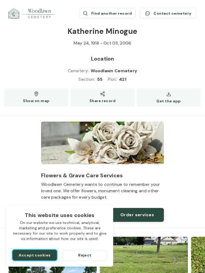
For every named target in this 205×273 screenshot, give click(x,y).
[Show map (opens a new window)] (36, 97)
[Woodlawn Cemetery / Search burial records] (32, 13)
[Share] (102, 97)
